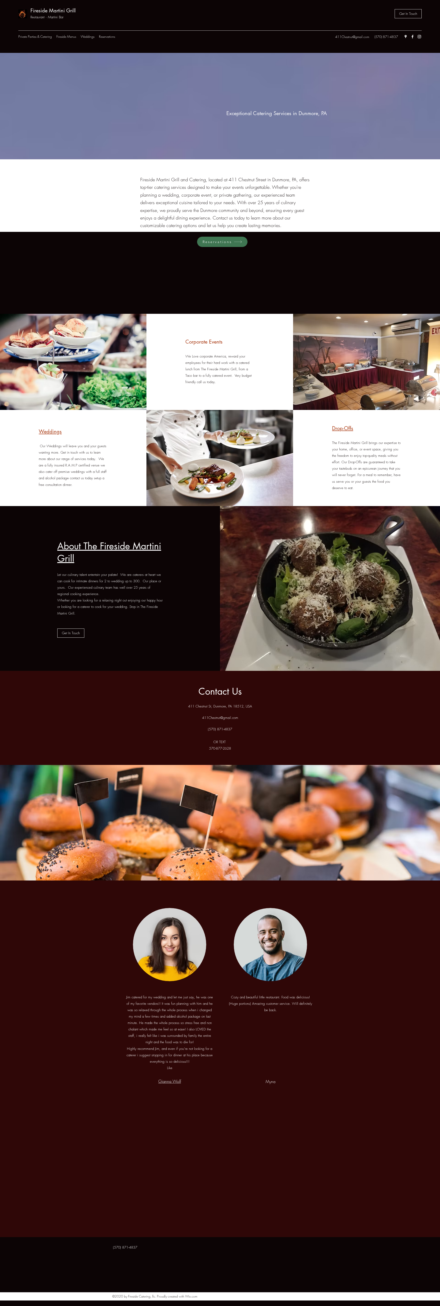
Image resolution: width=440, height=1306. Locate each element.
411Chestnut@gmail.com (352, 37)
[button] (66, 36)
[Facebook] (412, 36)
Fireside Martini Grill (53, 10)
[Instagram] (419, 36)
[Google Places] (405, 36)
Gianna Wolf (169, 1081)
